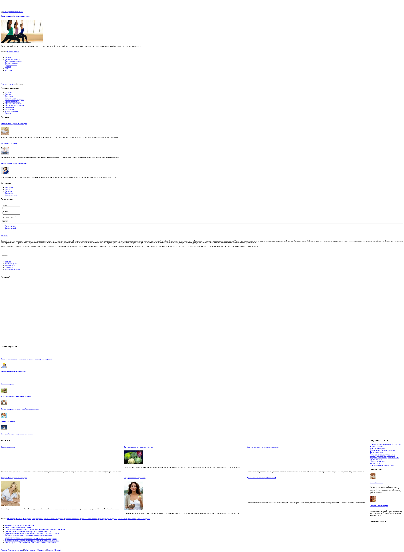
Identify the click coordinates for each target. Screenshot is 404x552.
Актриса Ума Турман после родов (14, 124)
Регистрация (9, 230)
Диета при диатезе (8, 447)
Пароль (5, 211)
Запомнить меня (8, 217)
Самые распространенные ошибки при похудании (20, 409)
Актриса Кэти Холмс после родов (14, 163)
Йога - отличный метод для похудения (15, 16)
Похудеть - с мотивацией (379, 506)
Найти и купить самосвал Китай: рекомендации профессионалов (28, 535)
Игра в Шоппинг (376, 483)
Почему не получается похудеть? (13, 371)
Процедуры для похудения (107, 519)
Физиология (132, 519)
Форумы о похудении (377, 448)
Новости (50, 550)
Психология (122, 519)
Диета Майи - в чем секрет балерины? (261, 478)
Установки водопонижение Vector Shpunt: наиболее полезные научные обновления (35, 529)
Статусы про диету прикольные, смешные (263, 447)
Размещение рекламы (13, 269)
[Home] (12, 12)
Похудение (27, 519)
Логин (5, 205)
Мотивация (11, 519)
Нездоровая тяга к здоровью (135, 478)
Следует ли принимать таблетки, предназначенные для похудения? (26, 359)
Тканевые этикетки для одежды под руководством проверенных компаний (32, 541)
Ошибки (19, 519)
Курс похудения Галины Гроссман (382, 465)
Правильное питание (71, 519)
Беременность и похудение (53, 519)
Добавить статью (30, 550)
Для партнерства (11, 263)
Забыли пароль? (11, 226)
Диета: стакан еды (376, 452)
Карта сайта (41, 550)
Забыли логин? (10, 228)
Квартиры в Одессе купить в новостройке (20, 525)
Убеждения (9, 267)
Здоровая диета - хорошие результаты (138, 447)
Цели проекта (10, 265)
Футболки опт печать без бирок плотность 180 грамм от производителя (30, 539)
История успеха (13, 52)
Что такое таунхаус (12, 537)
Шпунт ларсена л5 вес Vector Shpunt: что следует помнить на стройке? (30, 542)
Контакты (4, 236)
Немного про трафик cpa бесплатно (18, 527)
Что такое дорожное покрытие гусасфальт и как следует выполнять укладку (32, 533)
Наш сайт (11, 84)
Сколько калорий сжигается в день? (382, 450)
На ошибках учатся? (9, 144)
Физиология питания (377, 461)
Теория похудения (143, 519)
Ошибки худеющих (8, 421)
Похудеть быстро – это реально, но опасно (17, 434)
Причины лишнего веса (88, 519)
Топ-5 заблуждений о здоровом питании (16, 396)
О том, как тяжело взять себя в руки (382, 454)
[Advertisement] (202, 5)
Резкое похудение (7, 384)
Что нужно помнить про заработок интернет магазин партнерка (28, 531)
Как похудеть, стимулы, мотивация (382, 456)
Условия (8, 262)
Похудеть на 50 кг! (376, 463)
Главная (4, 84)
